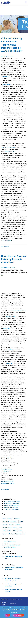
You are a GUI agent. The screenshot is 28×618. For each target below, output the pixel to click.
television (11, 534)
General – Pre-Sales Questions (12, 545)
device (21, 521)
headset (5, 524)
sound (4, 534)
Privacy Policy (4, 599)
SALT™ (14, 151)
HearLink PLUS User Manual (11, 509)
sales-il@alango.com (6, 469)
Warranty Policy (14, 599)
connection (13, 521)
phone (14, 530)
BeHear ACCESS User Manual (11, 503)
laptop (15, 527)
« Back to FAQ (5, 246)
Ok (7, 615)
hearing (11, 524)
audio (4, 518)
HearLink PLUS (7, 527)
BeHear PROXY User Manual (11, 505)
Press (19, 599)
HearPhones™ (7, 328)
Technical (6, 543)
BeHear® (7, 151)
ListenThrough (7, 84)
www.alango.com (7, 240)
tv (24, 534)
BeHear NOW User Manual (11, 507)
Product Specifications (9, 547)
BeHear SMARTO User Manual (12, 501)
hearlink (17, 524)
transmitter (18, 534)
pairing (9, 530)
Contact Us (13, 603)
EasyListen (6, 76)
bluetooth (17, 518)
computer (6, 521)
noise (20, 527)
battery (10, 518)
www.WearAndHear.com (8, 147)
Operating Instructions (10, 541)
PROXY (20, 530)
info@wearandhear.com (7, 481)
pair (4, 530)
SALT (14, 316)
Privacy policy (17, 615)
